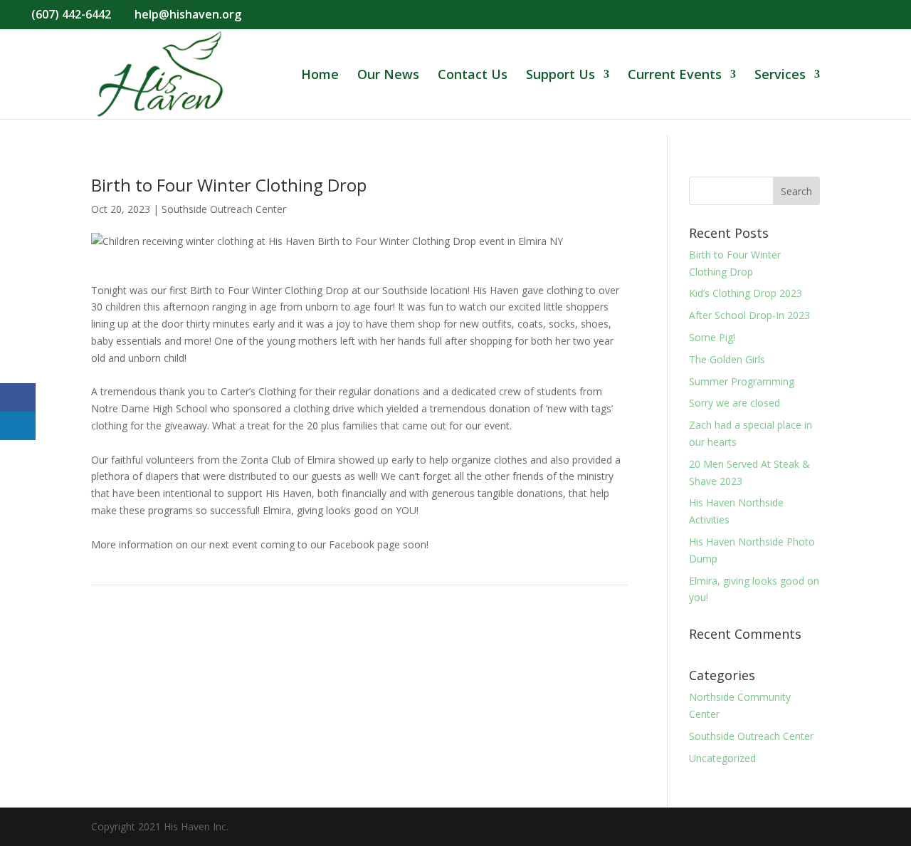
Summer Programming (741, 381)
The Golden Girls (727, 359)
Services (780, 76)
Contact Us (472, 76)
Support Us (560, 76)
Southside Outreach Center (224, 209)
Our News (388, 76)
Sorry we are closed (734, 402)
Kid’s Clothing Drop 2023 (745, 293)
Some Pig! (712, 337)
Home (320, 76)
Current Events (675, 76)
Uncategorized (722, 758)
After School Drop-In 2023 (749, 315)
